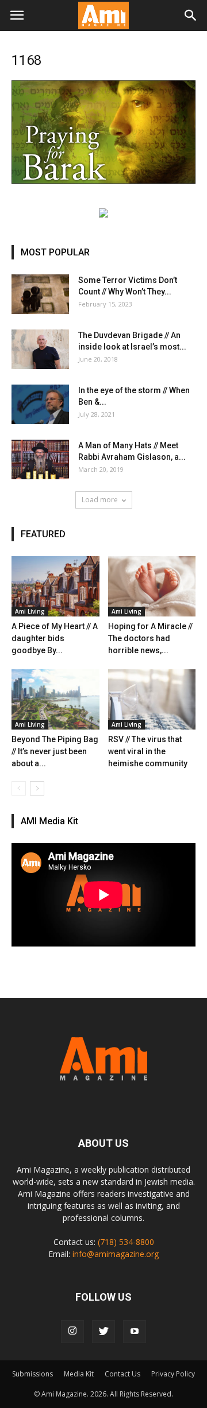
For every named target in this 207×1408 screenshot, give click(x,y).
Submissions (32, 1374)
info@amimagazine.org (115, 1253)
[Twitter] (103, 1331)
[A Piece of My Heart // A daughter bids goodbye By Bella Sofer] (55, 586)
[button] (191, 15)
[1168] (103, 180)
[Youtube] (134, 1331)
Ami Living (30, 611)
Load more (100, 500)
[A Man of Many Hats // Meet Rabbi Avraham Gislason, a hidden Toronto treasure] (40, 459)
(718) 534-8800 (126, 1241)
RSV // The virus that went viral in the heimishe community (147, 751)
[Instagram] (72, 1331)
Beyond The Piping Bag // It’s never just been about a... (55, 751)
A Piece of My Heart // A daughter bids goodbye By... (55, 638)
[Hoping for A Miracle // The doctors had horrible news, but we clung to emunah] (152, 586)
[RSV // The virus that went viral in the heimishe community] (152, 699)
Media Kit (79, 1374)
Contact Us (122, 1374)
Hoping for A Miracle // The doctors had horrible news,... (150, 638)
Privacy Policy (173, 1374)
